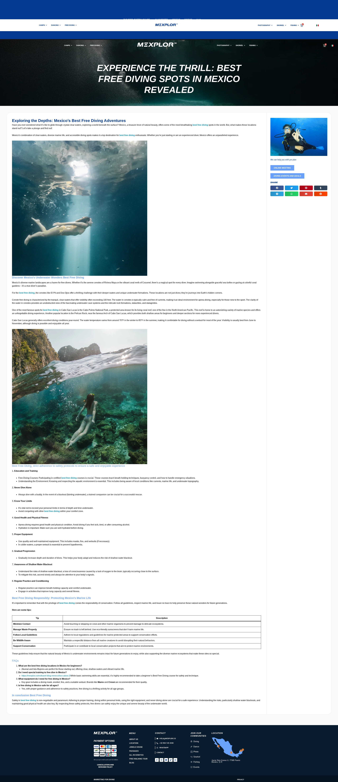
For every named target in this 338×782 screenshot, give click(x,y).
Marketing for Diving (104, 780)
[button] (277, 188)
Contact (160, 733)
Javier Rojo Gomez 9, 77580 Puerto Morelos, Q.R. (226, 761)
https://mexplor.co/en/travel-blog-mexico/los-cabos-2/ (46, 676)
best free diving (200, 125)
